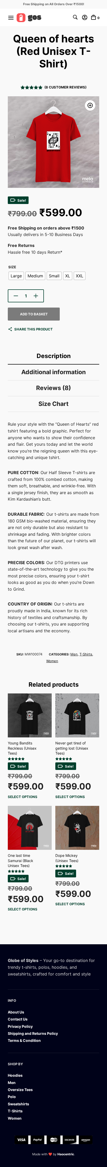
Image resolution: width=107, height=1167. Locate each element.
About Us (16, 1012)
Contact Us (18, 1019)
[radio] (16, 276)
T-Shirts (85, 654)
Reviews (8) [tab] (53, 388)
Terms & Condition (24, 1040)
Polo (12, 1096)
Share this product (33, 329)
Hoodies (15, 1075)
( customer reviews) (65, 87)
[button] (90, 105)
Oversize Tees (20, 1089)
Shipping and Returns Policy (33, 1033)
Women (52, 661)
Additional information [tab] (53, 372)
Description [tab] (54, 356)
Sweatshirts (18, 1104)
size (12, 267)
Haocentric (65, 1154)
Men (74, 654)
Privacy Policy (20, 1026)
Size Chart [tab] (53, 403)
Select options (22, 797)
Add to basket (34, 314)
